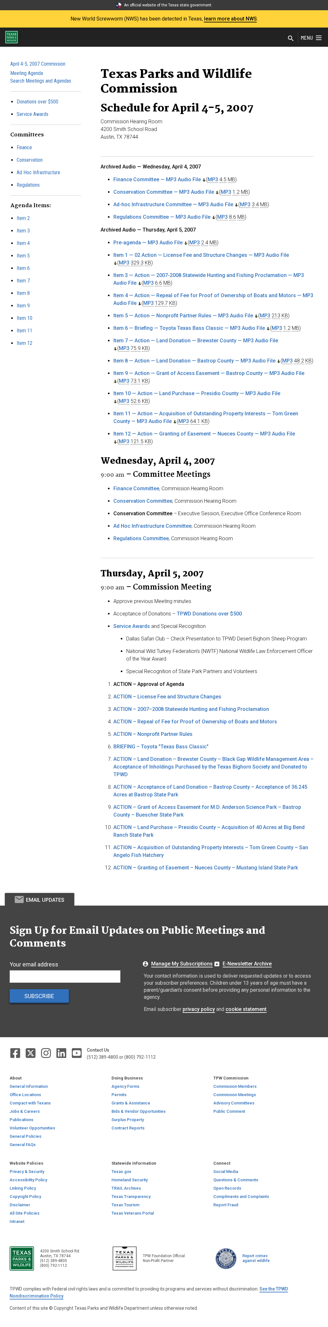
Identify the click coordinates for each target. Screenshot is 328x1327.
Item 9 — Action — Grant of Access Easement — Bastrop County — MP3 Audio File (208, 373)
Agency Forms (125, 1086)
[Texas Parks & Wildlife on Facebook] (16, 1052)
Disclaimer (20, 1204)
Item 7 (23, 281)
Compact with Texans (30, 1103)
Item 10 (24, 318)
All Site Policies (24, 1213)
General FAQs (23, 1144)
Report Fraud (225, 1204)
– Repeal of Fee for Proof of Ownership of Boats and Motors (195, 722)
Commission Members (235, 1086)
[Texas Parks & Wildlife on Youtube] (76, 1052)
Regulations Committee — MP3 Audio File (161, 217)
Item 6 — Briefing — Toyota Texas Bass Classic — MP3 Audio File (189, 328)
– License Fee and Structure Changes (167, 697)
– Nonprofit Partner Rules (153, 734)
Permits (119, 1094)
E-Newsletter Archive (247, 964)
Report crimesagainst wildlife (256, 1258)
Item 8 (23, 293)
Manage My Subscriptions (182, 964)
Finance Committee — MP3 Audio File (157, 179)
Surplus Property (127, 1119)
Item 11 (24, 331)
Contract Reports (127, 1128)
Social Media (225, 1171)
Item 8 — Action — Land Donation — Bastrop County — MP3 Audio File (194, 361)
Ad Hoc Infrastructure (38, 172)
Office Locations (25, 1094)
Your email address (34, 964)
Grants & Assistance (130, 1103)
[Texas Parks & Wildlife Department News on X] (31, 1052)
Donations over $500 (37, 102)
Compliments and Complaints (241, 1196)
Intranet (17, 1221)
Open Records (227, 1188)
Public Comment (229, 1111)
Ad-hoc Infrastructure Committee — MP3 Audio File (173, 204)
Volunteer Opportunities (32, 1128)
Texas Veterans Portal (132, 1213)
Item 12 (24, 343)
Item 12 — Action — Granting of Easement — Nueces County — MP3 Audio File (204, 434)
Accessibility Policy (28, 1179)
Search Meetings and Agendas (40, 81)
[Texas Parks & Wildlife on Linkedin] (62, 1052)
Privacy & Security (27, 1171)
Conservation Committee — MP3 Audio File (163, 192)
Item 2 (23, 218)
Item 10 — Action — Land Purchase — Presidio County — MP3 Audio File (196, 393)
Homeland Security (129, 1179)
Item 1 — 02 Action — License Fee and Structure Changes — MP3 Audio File (201, 255)
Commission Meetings (234, 1094)
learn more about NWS (230, 19)
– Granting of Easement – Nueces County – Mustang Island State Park (205, 868)
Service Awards (32, 114)
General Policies (25, 1136)
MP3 (213, 179)
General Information (29, 1086)
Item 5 (23, 256)
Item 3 (23, 231)
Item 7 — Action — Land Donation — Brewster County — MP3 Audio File (195, 341)
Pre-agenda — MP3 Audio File (148, 243)
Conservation (30, 160)
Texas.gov (121, 1171)
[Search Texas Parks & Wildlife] (291, 39)
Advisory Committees (233, 1103)
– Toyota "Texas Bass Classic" (161, 747)
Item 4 (23, 243)
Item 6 (23, 268)
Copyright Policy (25, 1196)
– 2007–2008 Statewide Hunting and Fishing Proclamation (191, 709)
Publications (21, 1119)
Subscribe (39, 996)
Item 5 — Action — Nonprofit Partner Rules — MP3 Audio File (183, 316)
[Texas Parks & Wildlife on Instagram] (46, 1052)
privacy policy (199, 1009)
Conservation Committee (142, 501)
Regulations (28, 185)
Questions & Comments (235, 1179)
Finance (24, 147)
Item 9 (23, 306)
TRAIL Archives (126, 1188)
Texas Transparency (131, 1196)
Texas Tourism (125, 1204)
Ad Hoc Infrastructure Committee (152, 526)
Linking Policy (23, 1188)
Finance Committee (136, 488)
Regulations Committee (141, 538)
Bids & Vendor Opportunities (138, 1111)
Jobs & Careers (25, 1111)
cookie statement (246, 1009)
